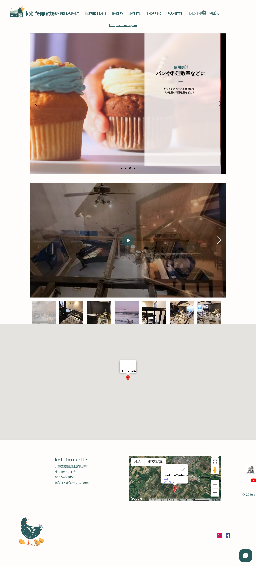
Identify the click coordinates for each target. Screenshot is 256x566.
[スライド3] (130, 168)
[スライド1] (121, 168)
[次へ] (220, 104)
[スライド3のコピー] (134, 168)
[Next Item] (219, 240)
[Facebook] (228, 535)
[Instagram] (219, 535)
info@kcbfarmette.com (72, 483)
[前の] (36, 104)
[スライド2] (125, 168)
